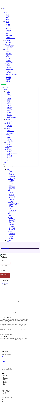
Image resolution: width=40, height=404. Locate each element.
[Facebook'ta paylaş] (0, 277)
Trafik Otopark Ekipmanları (5, 248)
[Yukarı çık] (2, 395)
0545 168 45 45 (7, 5)
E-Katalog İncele (2, 274)
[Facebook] (2, 6)
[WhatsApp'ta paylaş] (1, 277)
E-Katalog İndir (7, 274)
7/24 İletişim (3, 361)
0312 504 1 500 (5, 393)
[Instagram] (6, 6)
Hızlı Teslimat (4, 356)
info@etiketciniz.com (6, 391)
